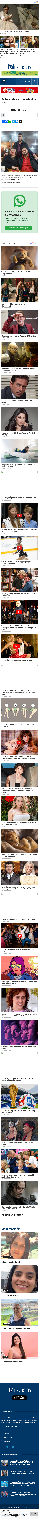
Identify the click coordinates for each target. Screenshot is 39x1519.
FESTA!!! (6, 1290)
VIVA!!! (13, 110)
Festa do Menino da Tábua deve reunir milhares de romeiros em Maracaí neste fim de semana (21, 1462)
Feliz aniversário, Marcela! (11, 1262)
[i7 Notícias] (19, 66)
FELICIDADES (7, 1323)
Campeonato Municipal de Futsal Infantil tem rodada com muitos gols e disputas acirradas (23, 1494)
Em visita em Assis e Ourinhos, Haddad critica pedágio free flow (21, 1472)
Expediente (7, 1441)
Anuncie (6, 1433)
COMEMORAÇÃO (8, 1257)
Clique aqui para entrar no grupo (18, 228)
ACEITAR (34, 1514)
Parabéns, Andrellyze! (9, 1295)
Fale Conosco (8, 1437)
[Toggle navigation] (3, 81)
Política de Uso (8, 1430)
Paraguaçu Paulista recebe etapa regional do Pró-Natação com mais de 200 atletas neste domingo (22, 1483)
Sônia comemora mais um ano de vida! (15, 1328)
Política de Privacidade (10, 1426)
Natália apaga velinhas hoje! (12, 1361)
